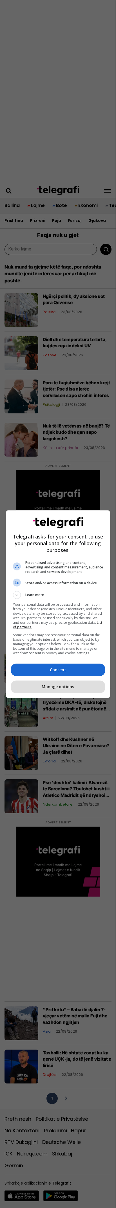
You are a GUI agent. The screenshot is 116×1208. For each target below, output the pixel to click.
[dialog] (58, 604)
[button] (58, 595)
